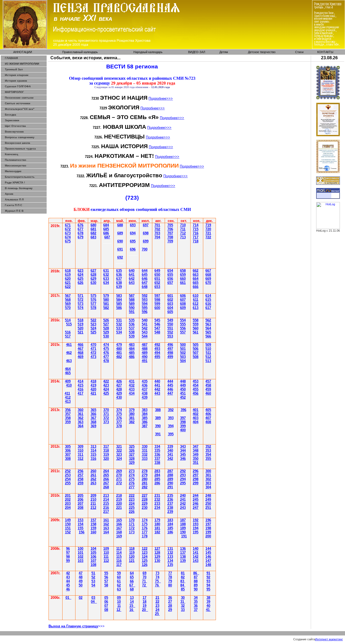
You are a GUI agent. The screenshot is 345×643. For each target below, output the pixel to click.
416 (80, 389)
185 (170, 528)
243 (183, 508)
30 (68, 446)
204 (68, 508)
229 (144, 504)
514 (68, 320)
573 (80, 304)
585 (119, 304)
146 (208, 557)
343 (183, 446)
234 (157, 508)
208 (80, 508)
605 (170, 312)
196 (208, 520)
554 (183, 320)
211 (93, 504)
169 (119, 536)
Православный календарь (80, 52)
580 (106, 300)
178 (144, 536)
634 (106, 283)
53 (131, 336)
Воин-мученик (14, 131)
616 (208, 304)
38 (131, 459)
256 (80, 471)
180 (157, 524)
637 (119, 279)
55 (170, 328)
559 (195, 324)
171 (131, 524)
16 (131, 610)
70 (157, 237)
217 (106, 512)
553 (170, 336)
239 (170, 512)
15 (131, 606)
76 (157, 585)
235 (170, 495)
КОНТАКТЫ (325, 52)
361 (80, 414)
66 (132, 581)
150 (68, 524)
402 (195, 414)
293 (183, 475)
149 (68, 520)
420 (93, 389)
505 (195, 345)
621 (68, 283)
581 (106, 304)
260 (93, 471)
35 (68, 414)
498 (170, 353)
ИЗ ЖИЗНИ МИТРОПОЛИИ (22, 63)
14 (132, 602)
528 (106, 328)
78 (170, 577)
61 (68, 271)
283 (157, 471)
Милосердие (13, 171)
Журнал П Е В (14, 210)
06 (106, 602)
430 (119, 397)
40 (68, 381)
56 (208, 328)
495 (157, 357)
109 (106, 549)
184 (170, 524)
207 (80, 504)
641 (131, 275)
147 (208, 561)
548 (157, 332)
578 (93, 308)
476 (106, 353)
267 (106, 483)
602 (170, 300)
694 (133, 233)
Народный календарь (148, 52)
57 (106, 581)
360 (80, 410)
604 (170, 308)
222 (131, 495)
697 (146, 225)
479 (119, 345)
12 (118, 610)
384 (144, 414)
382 (131, 422)
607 (183, 300)
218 (119, 495)
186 (170, 532)
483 (131, 345)
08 (106, 610)
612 (195, 304)
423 (106, 385)
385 (144, 418)
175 (144, 524)
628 (93, 275)
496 (170, 345)
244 (195, 495)
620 (68, 279)
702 (157, 229)
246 (195, 504)
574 (80, 308)
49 (80, 357)
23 (131, 471)
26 (119, 471)
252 (68, 471)
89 (196, 585)
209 (93, 495)
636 (119, 275)
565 (208, 332)
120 (131, 557)
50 (80, 585)
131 (170, 549)
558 (195, 320)
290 (170, 483)
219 (119, 500)
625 (80, 279)
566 (208, 336)
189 (183, 528)
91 (208, 573)
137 (183, 553)
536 (131, 324)
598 (157, 300)
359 (68, 422)
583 (119, 296)
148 (208, 565)
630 (93, 283)
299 (195, 483)
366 (93, 414)
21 (157, 598)
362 (80, 418)
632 (106, 275)
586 (119, 308)
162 (106, 524)
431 (131, 381)
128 (157, 553)
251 (208, 508)
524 (93, 328)
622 (68, 287)
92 (208, 577)
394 (171, 426)
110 (106, 553)
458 (208, 385)
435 (144, 381)
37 (106, 418)
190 (183, 532)
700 (144, 249)
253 (68, 475)
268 (106, 487)
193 (195, 524)
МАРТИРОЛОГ (14, 92)
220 (119, 504)
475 (106, 349)
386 (144, 422)
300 (208, 471)
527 (106, 324)
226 (131, 512)
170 (131, 520)
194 (195, 528)
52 (93, 577)
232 (157, 500)
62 (93, 233)
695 (133, 241)
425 (106, 393)
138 (183, 557)
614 (208, 296)
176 (144, 528)
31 (182, 602)
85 (183, 589)
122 (144, 549)
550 (170, 324)
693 (133, 225)
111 (106, 557)
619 (68, 275)
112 (106, 561)
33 (183, 610)
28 (144, 483)
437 (144, 389)
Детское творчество (261, 52)
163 (106, 528)
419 (93, 385)
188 (183, 524)
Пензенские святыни (19, 97)
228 (144, 500)
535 (131, 320)
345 (183, 455)
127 (157, 549)
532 (119, 324)
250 (208, 504)
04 (93, 602)
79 (170, 581)
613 (195, 308)
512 (208, 357)
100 (80, 549)
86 (195, 573)
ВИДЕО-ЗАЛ (196, 52)
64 (106, 225)
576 (93, 300)
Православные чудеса (20, 148)
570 (68, 308)
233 (157, 504)
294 (183, 479)
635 (119, 271)
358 (68, 418)
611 (195, 300)
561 (195, 332)
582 (106, 308)
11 (119, 606)
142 (195, 557)
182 (157, 532)
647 (144, 283)
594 (144, 304)
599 (157, 304)
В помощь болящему (19, 188)
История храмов (16, 80)
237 (170, 504)
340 (170, 451)
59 (119, 573)
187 (183, 520)
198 (208, 528)
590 (131, 308)
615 (208, 300)
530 (106, 336)
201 (68, 495)
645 (144, 275)
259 (80, 483)
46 (68, 589)
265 (106, 475)
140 (195, 549)
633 (106, 279)
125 (144, 561)
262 (93, 479)
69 (120, 233)
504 (183, 361)
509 (208, 345)
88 (196, 581)
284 (157, 475)
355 (208, 459)
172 (131, 528)
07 (106, 606)
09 (119, 598)
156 (81, 532)
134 (170, 561)
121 (131, 561)
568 (68, 300)
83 (182, 581)
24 (157, 610)
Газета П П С (13, 205)
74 (157, 577)
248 (208, 495)
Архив (9, 193)
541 (144, 324)
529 (106, 332)
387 (144, 426)
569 (68, 304)
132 (170, 553)
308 (68, 459)
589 (131, 304)
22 (157, 602)
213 (106, 495)
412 (68, 397)
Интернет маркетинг (329, 639)
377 (119, 422)
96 (68, 549)
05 (106, 598)
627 (93, 271)
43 (69, 361)
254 (68, 479)
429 (119, 393)
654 (170, 271)
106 (93, 557)
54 (157, 324)
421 (93, 393)
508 (195, 357)
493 (157, 349)
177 (144, 532)
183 (170, 520)
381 (131, 418)
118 (131, 549)
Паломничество (15, 159)
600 (157, 308)
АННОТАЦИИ (22, 52)
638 (119, 283)
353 (208, 451)
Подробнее (161, 98)
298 (195, 479)
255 (68, 483)
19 (144, 606)
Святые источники (17, 103)
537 (131, 328)
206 (80, 500)
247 (195, 508)
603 (170, 304)
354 (208, 455)
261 (93, 475)
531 (119, 320)
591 (131, 312)
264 (106, 471)
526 (106, 320)
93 (208, 581)
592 (144, 296)
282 (144, 487)
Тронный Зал (14, 69)
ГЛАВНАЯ (11, 58)
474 (106, 345)
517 (68, 336)
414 (80, 381)
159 (93, 528)
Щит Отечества (15, 125)
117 (119, 565)
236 (170, 500)
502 (183, 353)
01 (67, 598)
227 (144, 495)
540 (144, 320)
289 (170, 479)
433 (131, 389)
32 (144, 455)
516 (68, 332)
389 (158, 418)
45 (68, 373)
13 (132, 598)
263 (93, 483)
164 (106, 532)
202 (68, 500)
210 (93, 500)
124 (144, 557)
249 (208, 500)
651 (157, 279)
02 (80, 598)
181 (157, 528)
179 (157, 520)
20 (144, 610)
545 (157, 320)
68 (132, 589)
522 (93, 320)
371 (106, 414)
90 (196, 589)
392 (171, 410)
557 (183, 332)
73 (183, 237)
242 (183, 504)
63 (106, 271)
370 (106, 410)
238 (170, 508)
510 (208, 349)
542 (144, 328)
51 (208, 361)
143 (195, 561)
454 (195, 385)
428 (119, 389)
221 (119, 508)
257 (80, 475)
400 (183, 430)
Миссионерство (15, 165)
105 (93, 553)
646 (144, 279)
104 (93, 549)
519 (80, 324)
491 (144, 361)
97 (68, 553)
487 (144, 345)
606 (183, 296)
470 (93, 345)
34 (170, 455)
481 (119, 353)
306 (68, 451)
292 (183, 471)
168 (119, 532)
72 (183, 233)
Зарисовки (12, 120)
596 (144, 312)
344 (183, 451)
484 (131, 349)
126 (144, 565)
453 (195, 381)
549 (170, 320)
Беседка (10, 114)
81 (183, 573)
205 (80, 495)
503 (183, 357)
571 (80, 296)
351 (195, 463)
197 (208, 524)
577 (93, 304)
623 (80, 271)
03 (93, 598)
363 (80, 422)
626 (80, 283)
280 (144, 479)
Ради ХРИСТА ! (15, 182)
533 (119, 328)
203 (68, 504)
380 (131, 414)
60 (183, 308)
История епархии (16, 75)
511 (208, 353)
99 (68, 561)
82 (183, 577)
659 (183, 275)
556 (183, 328)
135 (170, 565)
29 (170, 487)
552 (170, 332)
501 (183, 349)
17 (144, 598)
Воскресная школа (17, 142)
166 (119, 524)
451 (183, 393)
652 (157, 283)
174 (144, 520)
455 (195, 389)
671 (68, 225)
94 (208, 585)
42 (106, 381)
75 (157, 581)
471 (93, 349)
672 (68, 229)
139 (183, 561)
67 (68, 233)
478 (106, 361)
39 (158, 434)
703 (157, 233)
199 (208, 532)
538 (131, 332)
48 (80, 353)
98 (68, 557)
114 (119, 553)
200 (208, 536)
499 (170, 357)
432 (131, 385)
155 (80, 528)
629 (93, 279)
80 (170, 585)
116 (119, 561)
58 (106, 585)
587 (131, 296)
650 (157, 275)
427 (119, 385)
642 (131, 279)
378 (119, 426)
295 (183, 483)
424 (106, 389)
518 (80, 320)
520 (80, 328)
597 (157, 296)
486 (131, 357)
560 (195, 328)
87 (196, 577)
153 (80, 520)
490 (144, 357)
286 (157, 483)
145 (208, 553)
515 (69, 324)
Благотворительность (19, 176)
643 (131, 283)
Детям (223, 52)
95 (208, 589)
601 (170, 296)
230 (144, 508)
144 (208, 549)
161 (106, 520)
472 (93, 353)
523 (93, 324)
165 (119, 520)
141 (195, 553)
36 (93, 418)
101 (80, 553)
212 (93, 508)
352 (208, 446)
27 (170, 602)
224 (131, 504)
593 (144, 300)
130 (157, 561)
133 (170, 557)
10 (119, 602)
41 (68, 401)
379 (131, 410)
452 (183, 397)
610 (195, 296)
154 (80, 524)
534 (119, 332)
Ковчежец (11, 154)
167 (119, 528)
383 (144, 410)
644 (144, 271)
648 (144, 287)
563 (208, 324)
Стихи (299, 52)
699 (146, 241)
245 (195, 500)
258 (80, 479)
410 (69, 385)
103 (80, 561)
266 (106, 479)
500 (183, 345)
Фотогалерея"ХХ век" (19, 108)
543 (144, 332)
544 (144, 336)
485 (131, 353)
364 (80, 426)
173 (131, 532)
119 (131, 553)
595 (144, 308)
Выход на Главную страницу (73, 626)
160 (93, 532)
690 (120, 241)
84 (182, 585)
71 (144, 581)
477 (106, 357)
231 (157, 495)
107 (93, 561)
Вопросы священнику (19, 137)
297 (195, 475)
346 (183, 459)
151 (68, 528)
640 (131, 271)
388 (158, 410)
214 (106, 500)
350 (195, 459)
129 (157, 557)
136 (183, 549)
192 (195, 520)
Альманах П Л (14, 199)
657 (170, 283)
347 (195, 446)
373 (106, 422)
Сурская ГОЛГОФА (18, 86)
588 (131, 300)
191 (184, 536)
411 (67, 393)
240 (183, 495)
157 (93, 520)
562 (208, 320)
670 (208, 283)
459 (208, 389)
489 (144, 353)
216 (106, 508)
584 (119, 300)
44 (68, 369)
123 (144, 553)
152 (68, 532)
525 (93, 332)
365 (93, 410)
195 (195, 532)
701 (157, 225)
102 (80, 557)
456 (195, 393)
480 (119, 349)
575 (93, 296)
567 (68, 296)
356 (68, 410)
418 (93, 381)
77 (170, 573)
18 (144, 602)
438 (144, 393)
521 (80, 332)
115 (119, 557)
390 (158, 426)
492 (157, 345)
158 (93, 524)
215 (106, 504)
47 (80, 349)
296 (195, 471)
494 (157, 353)
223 (131, 500)
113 (119, 549)
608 (183, 304)
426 (119, 381)
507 (195, 353)
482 (119, 357)
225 (131, 508)
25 (131, 479)
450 (183, 389)
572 (80, 300)
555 (183, 324)
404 (195, 422)
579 (106, 296)
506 (195, 349)
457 (208, 381)
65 (157, 287)
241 (183, 500)
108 (93, 565)
